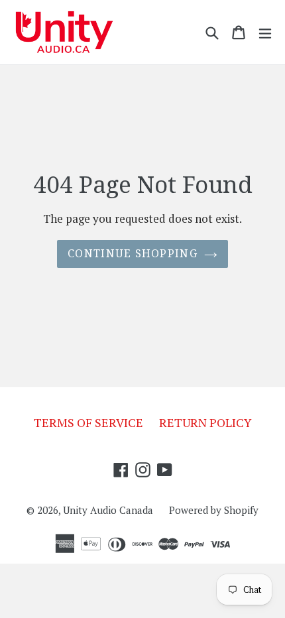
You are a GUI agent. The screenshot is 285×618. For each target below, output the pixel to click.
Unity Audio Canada (108, 510)
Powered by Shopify (213, 510)
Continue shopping (133, 253)
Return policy (205, 422)
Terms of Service (88, 422)
